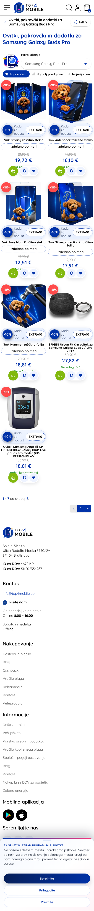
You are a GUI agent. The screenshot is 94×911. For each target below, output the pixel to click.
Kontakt (9, 695)
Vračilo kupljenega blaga (23, 749)
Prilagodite (47, 890)
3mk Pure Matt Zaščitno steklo (23, 242)
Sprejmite (47, 878)
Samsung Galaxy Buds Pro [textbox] (46, 64)
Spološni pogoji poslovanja (24, 757)
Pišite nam (18, 602)
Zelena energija (15, 790)
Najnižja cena (82, 74)
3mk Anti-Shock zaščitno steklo (70, 140)
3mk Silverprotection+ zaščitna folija (70, 243)
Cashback (10, 670)
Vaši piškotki (12, 733)
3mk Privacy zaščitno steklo (23, 140)
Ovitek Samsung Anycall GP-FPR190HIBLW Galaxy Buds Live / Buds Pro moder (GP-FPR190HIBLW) (23, 451)
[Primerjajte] (24, 171)
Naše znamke (14, 724)
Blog (6, 662)
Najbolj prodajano (50, 74)
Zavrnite (47, 902)
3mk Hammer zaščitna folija (23, 344)
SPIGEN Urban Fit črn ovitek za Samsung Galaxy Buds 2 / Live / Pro (71, 348)
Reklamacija (13, 687)
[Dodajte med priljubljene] (33, 171)
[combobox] (56, 63)
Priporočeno (18, 74)
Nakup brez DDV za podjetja (25, 782)
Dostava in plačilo (17, 654)
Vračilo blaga (13, 678)
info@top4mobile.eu (19, 593)
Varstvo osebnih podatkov (23, 741)
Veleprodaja (13, 703)
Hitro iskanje (30, 55)
